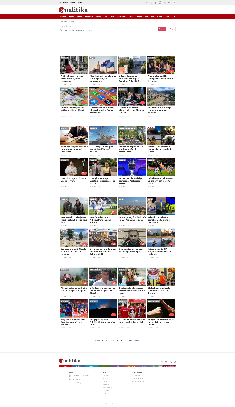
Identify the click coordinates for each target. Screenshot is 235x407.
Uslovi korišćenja (107, 388)
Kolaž (112, 16)
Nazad (97, 340)
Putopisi (79, 2)
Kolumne (72, 2)
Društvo (79, 16)
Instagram (160, 2)
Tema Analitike (63, 2)
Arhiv (104, 378)
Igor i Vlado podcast (137, 375)
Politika (71, 16)
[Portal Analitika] (73, 9)
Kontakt (105, 381)
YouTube (169, 2)
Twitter (165, 2)
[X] (171, 362)
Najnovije (63, 16)
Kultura (131, 16)
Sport (105, 16)
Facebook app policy (108, 394)
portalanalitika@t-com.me (79, 383)
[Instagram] (175, 362)
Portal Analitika (63, 21)
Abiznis (98, 16)
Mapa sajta (106, 391)
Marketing (106, 384)
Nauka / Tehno (149, 16)
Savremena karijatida (170, 366)
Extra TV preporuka (137, 378)
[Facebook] (162, 362)
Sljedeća (137, 340)
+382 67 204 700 (76, 379)
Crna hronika (89, 16)
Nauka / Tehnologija (156, 366)
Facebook (156, 2)
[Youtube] (166, 362)
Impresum (106, 375)
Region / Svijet (121, 16)
